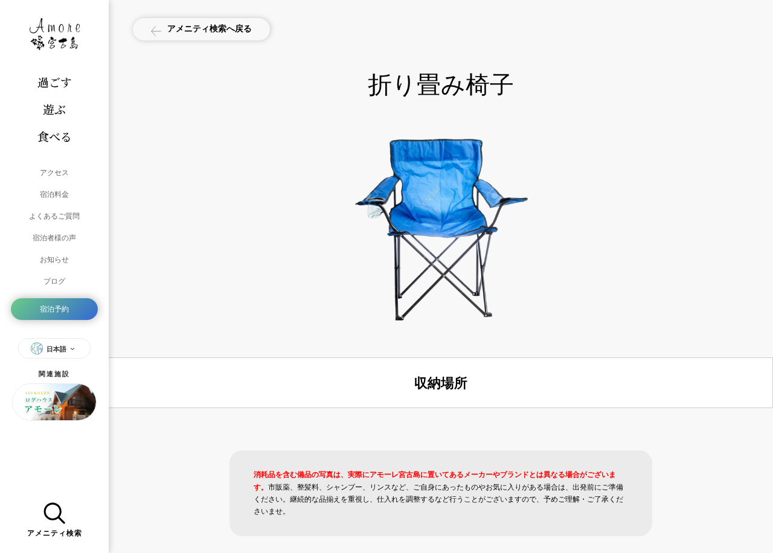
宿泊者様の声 (54, 237)
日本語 (56, 349)
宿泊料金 (54, 194)
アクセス (54, 172)
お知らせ (54, 259)
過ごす (54, 82)
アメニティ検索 (54, 533)
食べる (54, 136)
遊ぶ (54, 109)
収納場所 (440, 383)
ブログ (54, 281)
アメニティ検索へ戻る (209, 28)
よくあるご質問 (54, 215)
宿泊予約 (54, 308)
